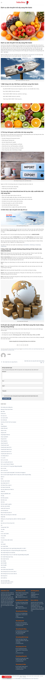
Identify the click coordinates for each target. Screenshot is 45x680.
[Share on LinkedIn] (27, 345)
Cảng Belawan (4, 426)
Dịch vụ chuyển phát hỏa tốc (7, 462)
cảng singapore (4, 441)
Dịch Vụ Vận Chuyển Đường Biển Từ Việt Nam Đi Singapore (13, 472)
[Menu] (1, 2)
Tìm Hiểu (2, 529)
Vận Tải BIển (3, 561)
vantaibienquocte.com (35, 594)
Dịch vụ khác (3, 468)
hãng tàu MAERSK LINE (5, 493)
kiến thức (3, 502)
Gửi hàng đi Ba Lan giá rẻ (6, 485)
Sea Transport (35, 607)
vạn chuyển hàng (4, 546)
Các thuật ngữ (4, 419)
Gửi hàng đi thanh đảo (5, 487)
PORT (2, 521)
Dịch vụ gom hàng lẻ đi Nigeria (7, 464)
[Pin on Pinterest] (25, 345)
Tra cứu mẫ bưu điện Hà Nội (7, 539)
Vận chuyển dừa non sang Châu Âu (10, 361)
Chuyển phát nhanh (5, 445)
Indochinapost (33, 606)
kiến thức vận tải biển (5, 506)
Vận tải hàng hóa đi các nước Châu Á (8, 571)
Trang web (4, 390)
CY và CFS (3, 457)
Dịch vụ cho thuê (4, 459)
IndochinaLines (31, 54)
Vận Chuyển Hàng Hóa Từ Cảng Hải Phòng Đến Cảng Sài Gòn (13, 550)
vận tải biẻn (3, 567)
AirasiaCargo (38, 244)
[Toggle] (43, 445)
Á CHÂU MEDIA (18, 678)
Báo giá (41, 676)
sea (1, 525)
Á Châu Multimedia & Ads (26, 678)
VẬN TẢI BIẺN (3, 563)
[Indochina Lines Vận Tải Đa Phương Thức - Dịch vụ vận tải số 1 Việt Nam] (22, 2)
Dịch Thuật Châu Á (34, 678)
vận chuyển (3, 544)
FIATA (2, 478)
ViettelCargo (32, 244)
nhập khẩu (3, 516)
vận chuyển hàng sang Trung (7, 556)
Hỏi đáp (2, 495)
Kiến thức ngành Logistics (6, 504)
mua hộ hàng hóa (4, 510)
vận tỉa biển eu (4, 577)
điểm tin (2, 476)
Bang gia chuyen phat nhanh (7, 409)
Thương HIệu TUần (5, 527)
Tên (3, 380)
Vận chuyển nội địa (5, 558)
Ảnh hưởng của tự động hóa (6, 407)
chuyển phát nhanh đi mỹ (6, 451)
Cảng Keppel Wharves (5, 434)
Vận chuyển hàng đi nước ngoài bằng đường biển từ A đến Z (13, 548)
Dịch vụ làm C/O (4, 470)
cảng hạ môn (3, 432)
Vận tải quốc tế (4, 575)
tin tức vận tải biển (5, 533)
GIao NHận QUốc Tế (5, 483)
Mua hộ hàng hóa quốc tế (6, 512)
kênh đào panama (4, 497)
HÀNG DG (3, 491)
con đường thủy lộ (4, 455)
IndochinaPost (26, 244)
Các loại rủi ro (4, 415)
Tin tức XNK (3, 535)
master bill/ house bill (5, 508)
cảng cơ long (3, 430)
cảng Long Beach (4, 436)
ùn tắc (2, 542)
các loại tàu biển (4, 417)
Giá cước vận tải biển (5, 481)
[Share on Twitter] (21, 345)
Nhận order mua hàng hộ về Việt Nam (9, 514)
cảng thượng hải (4, 443)
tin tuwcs (3, 537)
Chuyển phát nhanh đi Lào (6, 449)
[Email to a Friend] (23, 345)
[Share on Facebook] (19, 345)
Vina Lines (38, 606)
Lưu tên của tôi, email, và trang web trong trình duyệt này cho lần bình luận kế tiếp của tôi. (21, 395)
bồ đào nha (3, 413)
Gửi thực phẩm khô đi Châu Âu (7, 489)
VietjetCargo (3, 246)
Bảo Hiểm (3, 411)
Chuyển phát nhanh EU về (6, 453)
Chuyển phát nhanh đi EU (6, 447)
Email (3, 385)
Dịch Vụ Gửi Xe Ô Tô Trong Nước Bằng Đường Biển (11, 466)
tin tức (2, 531)
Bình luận (4, 371)
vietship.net (33, 592)
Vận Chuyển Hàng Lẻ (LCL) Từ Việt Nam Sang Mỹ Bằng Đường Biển (15, 554)
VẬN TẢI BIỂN (3, 565)
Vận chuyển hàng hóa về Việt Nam (8, 552)
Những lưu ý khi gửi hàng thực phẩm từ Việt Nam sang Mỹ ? (13, 518)
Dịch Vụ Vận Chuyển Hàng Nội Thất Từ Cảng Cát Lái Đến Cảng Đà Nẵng (16, 474)
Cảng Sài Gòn (4, 438)
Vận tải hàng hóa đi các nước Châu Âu (9, 573)
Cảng (2, 424)
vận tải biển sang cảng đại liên (7, 569)
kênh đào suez (4, 499)
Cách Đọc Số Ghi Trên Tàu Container (8, 422)
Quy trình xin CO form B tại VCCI (7, 523)
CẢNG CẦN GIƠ (4, 428)
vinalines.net (33, 595)
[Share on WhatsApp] (17, 345)
